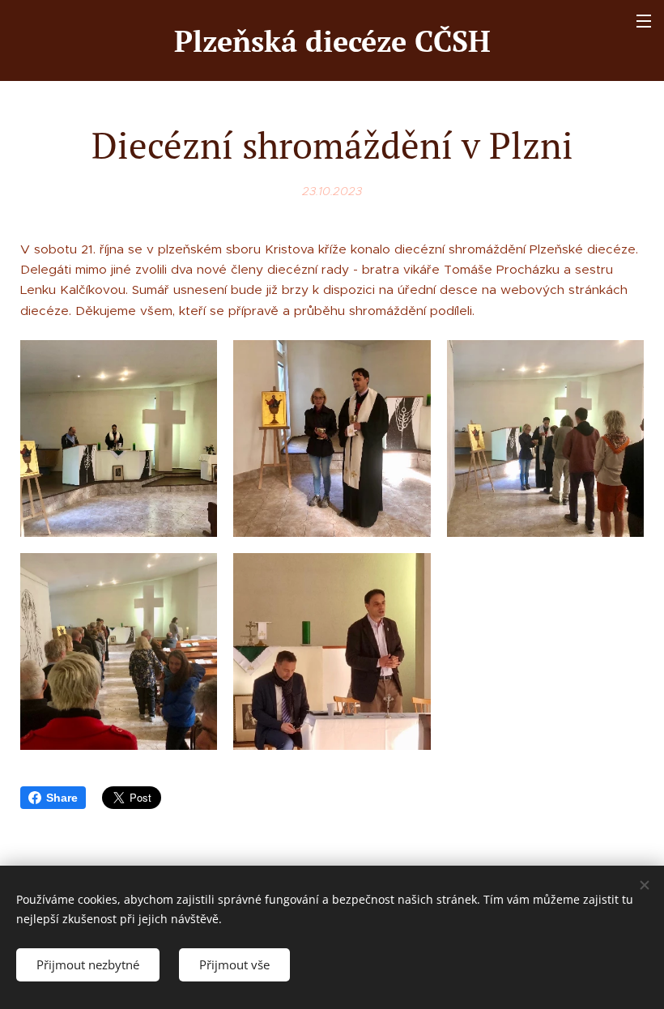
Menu (644, 20)
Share (62, 797)
